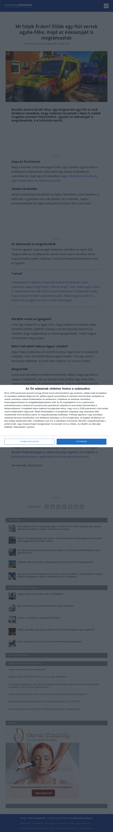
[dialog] (56, 416)
